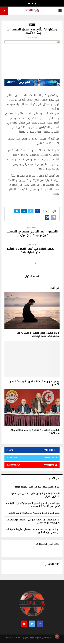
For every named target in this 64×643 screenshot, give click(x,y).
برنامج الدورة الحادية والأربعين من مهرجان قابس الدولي (34, 513)
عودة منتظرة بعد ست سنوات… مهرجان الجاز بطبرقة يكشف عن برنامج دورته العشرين (33, 530)
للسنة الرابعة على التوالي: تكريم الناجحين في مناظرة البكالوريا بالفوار (35, 495)
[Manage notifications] (57, 636)
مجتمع (32, 25)
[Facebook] (40, 624)
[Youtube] (24, 624)
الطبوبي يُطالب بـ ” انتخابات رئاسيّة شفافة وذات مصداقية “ (35, 431)
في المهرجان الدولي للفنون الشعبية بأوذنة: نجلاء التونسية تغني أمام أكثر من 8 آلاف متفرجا (33, 504)
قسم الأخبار (32, 276)
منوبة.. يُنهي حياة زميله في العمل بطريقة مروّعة (37, 487)
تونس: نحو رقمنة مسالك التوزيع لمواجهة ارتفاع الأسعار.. (35, 383)
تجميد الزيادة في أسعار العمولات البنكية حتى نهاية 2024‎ (30, 250)
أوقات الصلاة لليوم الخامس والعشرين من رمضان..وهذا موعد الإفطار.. (38, 334)
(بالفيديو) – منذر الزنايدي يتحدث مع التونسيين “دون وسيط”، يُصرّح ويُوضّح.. (32, 233)
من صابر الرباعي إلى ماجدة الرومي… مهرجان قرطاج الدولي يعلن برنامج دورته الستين (33, 521)
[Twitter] (32, 624)
